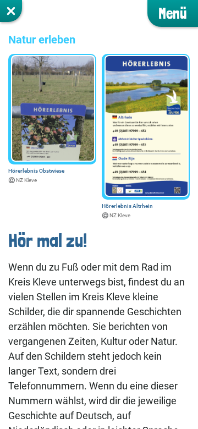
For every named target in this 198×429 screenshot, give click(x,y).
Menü (172, 13)
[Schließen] (11, 11)
